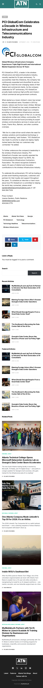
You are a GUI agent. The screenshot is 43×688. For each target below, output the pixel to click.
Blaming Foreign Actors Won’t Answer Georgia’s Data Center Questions (26, 301)
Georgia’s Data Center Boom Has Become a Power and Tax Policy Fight (26, 337)
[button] (3, 4)
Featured (4, 453)
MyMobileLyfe (25, 684)
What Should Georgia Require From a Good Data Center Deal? (26, 313)
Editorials (5, 513)
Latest (5, 16)
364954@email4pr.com (11, 201)
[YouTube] (30, 668)
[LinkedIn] (21, 668)
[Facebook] (12, 668)
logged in (15, 260)
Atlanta (5, 216)
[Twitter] (17, 668)
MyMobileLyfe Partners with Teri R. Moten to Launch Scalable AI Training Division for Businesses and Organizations (19, 632)
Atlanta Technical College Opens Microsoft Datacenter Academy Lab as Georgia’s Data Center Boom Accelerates (21, 460)
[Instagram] (25, 668)
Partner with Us (21, 676)
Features (4, 568)
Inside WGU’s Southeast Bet (15, 571)
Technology (20, 220)
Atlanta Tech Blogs (24, 673)
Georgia (30, 216)
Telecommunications (28, 223)
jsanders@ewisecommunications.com (16, 188)
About (35, 673)
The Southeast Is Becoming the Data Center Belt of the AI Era (26, 325)
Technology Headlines (10, 223)
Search (5, 268)
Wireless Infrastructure (10, 227)
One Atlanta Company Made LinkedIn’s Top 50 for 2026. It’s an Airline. (20, 518)
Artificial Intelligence (8, 624)
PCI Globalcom (8, 220)
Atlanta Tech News (18, 216)
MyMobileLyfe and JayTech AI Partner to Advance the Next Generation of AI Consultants (26, 288)
